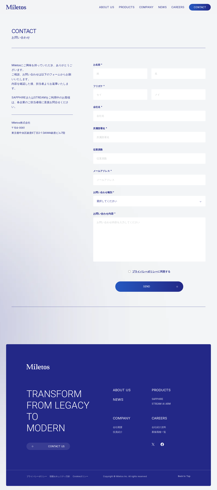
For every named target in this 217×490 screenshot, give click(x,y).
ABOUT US (122, 390)
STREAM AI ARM (161, 404)
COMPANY (121, 418)
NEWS (118, 399)
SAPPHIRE (157, 399)
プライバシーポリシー (145, 271)
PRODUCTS (161, 390)
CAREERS (177, 7)
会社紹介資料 (159, 427)
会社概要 (117, 427)
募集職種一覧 (159, 432)
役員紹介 (117, 432)
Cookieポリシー (80, 476)
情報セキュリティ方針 (60, 476)
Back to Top (184, 476)
